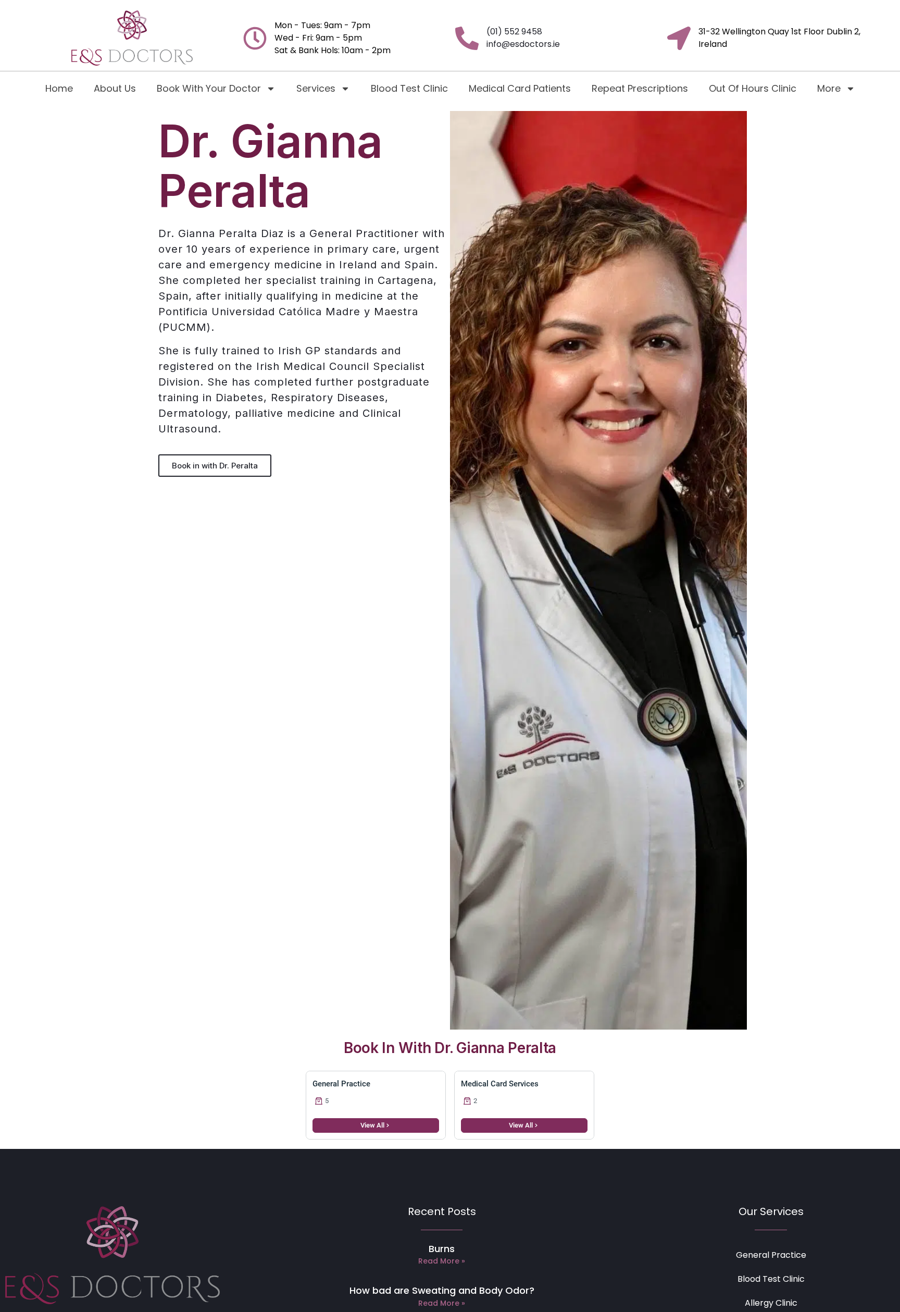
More (829, 88)
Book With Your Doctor (209, 88)
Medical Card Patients (520, 88)
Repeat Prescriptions (640, 88)
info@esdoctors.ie (523, 44)
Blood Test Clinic (409, 88)
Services (315, 88)
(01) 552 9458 (514, 32)
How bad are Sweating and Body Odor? (441, 1290)
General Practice (771, 1255)
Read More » (441, 1261)
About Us (115, 88)
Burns (442, 1248)
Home (59, 88)
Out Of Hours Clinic (752, 88)
